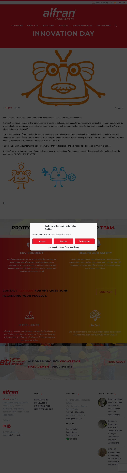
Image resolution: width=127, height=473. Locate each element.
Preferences (84, 241)
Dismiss (63, 241)
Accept (42, 241)
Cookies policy (53, 247)
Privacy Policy (64, 247)
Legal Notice (74, 247)
